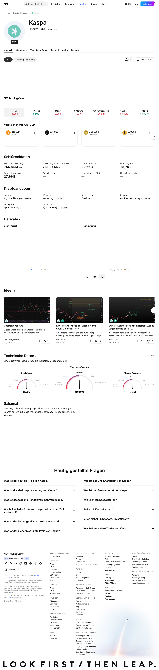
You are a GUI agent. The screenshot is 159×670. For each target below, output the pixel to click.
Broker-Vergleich (82, 578)
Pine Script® (55, 628)
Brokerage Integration (140, 578)
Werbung (135, 575)
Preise (78, 559)
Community (70, 4)
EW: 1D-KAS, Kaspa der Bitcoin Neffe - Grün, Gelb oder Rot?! (77, 327)
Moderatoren (110, 570)
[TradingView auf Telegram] (30, 563)
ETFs (52, 567)
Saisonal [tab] (55, 50)
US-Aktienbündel (83, 593)
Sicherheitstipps (82, 649)
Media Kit (79, 615)
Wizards (108, 593)
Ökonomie (54, 601)
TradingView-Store (83, 622)
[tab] (8, 59)
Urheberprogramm (112, 564)
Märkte (83, 4)
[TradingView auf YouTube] (15, 563)
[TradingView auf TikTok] (35, 563)
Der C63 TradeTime (84, 628)
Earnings (53, 604)
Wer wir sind (81, 601)
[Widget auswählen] (132, 59)
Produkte (55, 4)
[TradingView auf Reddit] (40, 563)
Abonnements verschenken (87, 564)
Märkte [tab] (65, 50)
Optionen (53, 622)
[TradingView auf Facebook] (10, 563)
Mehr (103, 4)
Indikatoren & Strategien (114, 591)
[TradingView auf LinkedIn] (25, 563)
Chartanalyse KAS (13, 325)
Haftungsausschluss (84, 638)
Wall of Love (110, 559)
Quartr (9, 597)
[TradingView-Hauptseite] (14, 554)
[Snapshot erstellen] (126, 59)
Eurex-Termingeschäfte (85, 591)
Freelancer (109, 596)
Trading (108, 578)
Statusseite (80, 655)
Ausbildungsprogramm (141, 583)
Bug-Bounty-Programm (85, 652)
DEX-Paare (54, 578)
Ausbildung (109, 580)
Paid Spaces (110, 599)
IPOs (52, 609)
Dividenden (54, 606)
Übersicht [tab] (8, 50)
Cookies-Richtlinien (83, 644)
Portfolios (54, 617)
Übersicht (80, 572)
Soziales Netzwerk (112, 556)
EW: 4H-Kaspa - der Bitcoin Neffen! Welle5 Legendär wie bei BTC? (131, 327)
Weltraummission (82, 604)
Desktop (53, 638)
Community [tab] (21, 50)
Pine (51, 580)
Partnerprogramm (139, 580)
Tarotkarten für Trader (85, 625)
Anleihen (53, 569)
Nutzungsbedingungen (85, 635)
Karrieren (79, 612)
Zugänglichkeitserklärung (86, 646)
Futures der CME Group (85, 588)
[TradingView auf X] (5, 563)
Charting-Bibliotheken (140, 559)
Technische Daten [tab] (39, 50)
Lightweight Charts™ (140, 562)
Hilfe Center (80, 609)
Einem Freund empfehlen (115, 562)
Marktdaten (80, 562)
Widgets (135, 556)
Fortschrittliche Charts (140, 564)
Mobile (52, 635)
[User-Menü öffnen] (136, 3)
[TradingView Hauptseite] (6, 4)
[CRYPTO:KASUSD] (6, 320)
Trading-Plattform (139, 567)
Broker (93, 4)
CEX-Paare (54, 575)
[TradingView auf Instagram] (20, 563)
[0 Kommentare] (38, 341)
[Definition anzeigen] (25, 163)
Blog (77, 606)
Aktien (52, 564)
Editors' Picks (110, 583)
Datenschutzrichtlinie (84, 641)
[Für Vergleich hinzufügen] (34, 133)
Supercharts (55, 556)
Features (79, 556)
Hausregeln (109, 567)
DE (129, 4)
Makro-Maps (55, 625)
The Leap (79, 580)
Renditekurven (56, 620)
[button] (62, 3)
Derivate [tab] (75, 50)
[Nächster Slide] (154, 310)
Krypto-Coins (55, 572)
